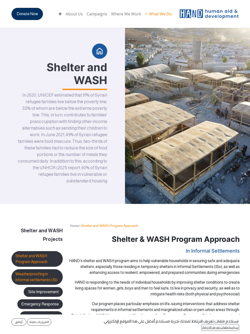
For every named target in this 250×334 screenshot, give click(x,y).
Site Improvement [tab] (43, 292)
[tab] (37, 277)
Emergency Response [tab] (40, 304)
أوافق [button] (18, 322)
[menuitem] (158, 14)
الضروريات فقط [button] (39, 322)
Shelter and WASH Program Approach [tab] (31, 259)
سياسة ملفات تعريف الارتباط (220, 327)
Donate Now (27, 14)
